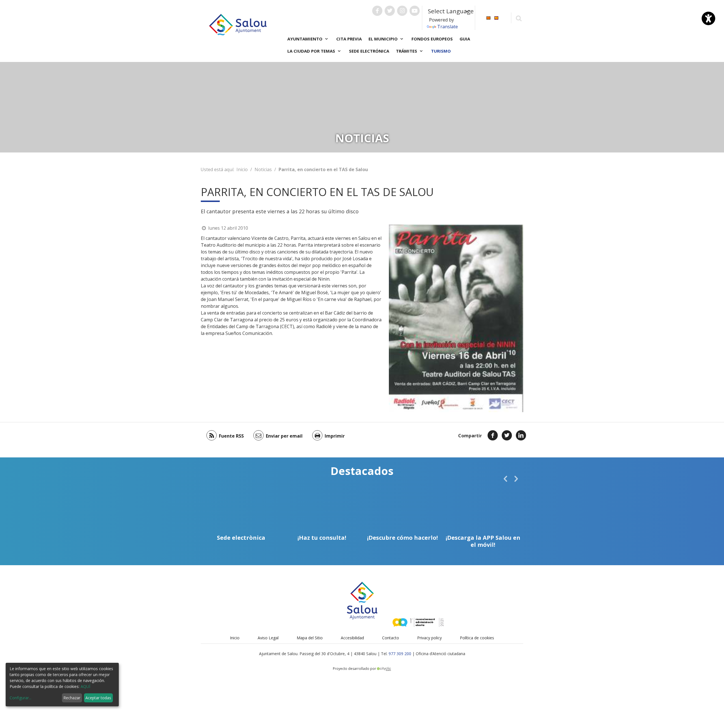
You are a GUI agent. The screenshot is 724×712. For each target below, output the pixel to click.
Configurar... (20, 697)
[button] (505, 479)
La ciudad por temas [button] (311, 51)
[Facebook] (493, 435)
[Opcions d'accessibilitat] (708, 18)
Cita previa (349, 39)
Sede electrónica (369, 51)
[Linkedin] (521, 435)
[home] (238, 24)
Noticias (263, 169)
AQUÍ (85, 686)
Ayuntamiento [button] (305, 39)
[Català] (488, 17)
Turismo (441, 51)
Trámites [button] (407, 51)
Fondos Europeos (432, 39)
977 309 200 (400, 653)
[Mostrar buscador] (518, 18)
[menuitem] (488, 17)
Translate (447, 26)
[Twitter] (507, 435)
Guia (465, 39)
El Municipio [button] (384, 39)
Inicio (242, 169)
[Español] (496, 17)
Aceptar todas (98, 697)
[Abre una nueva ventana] (377, 11)
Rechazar (71, 697)
